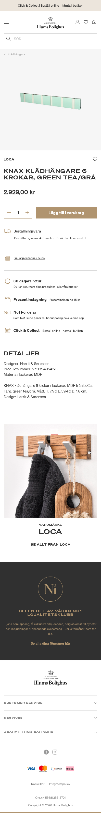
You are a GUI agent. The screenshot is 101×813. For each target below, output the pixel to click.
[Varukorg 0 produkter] (94, 21)
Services (13, 718)
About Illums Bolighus (28, 732)
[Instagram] (54, 752)
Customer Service (23, 703)
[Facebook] (46, 752)
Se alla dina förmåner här (50, 643)
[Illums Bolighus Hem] (50, 22)
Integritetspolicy (59, 784)
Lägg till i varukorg (66, 212)
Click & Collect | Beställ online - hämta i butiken (50, 5)
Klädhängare (16, 54)
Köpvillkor (37, 784)
